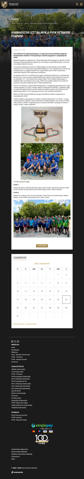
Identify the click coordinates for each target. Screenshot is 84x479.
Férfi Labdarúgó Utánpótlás (20, 386)
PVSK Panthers (16, 417)
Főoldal (13, 23)
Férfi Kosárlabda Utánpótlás (21, 377)
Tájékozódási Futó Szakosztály (21, 405)
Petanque (20, 23)
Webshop (14, 352)
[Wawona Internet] (42, 472)
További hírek (42, 246)
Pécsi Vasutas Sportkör (19, 415)
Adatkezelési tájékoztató (19, 449)
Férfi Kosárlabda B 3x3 (19, 381)
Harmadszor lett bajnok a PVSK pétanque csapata (43, 23)
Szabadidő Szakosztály (19, 400)
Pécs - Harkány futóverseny (20, 355)
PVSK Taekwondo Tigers (19, 403)
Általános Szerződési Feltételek (21, 454)
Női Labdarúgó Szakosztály (20, 388)
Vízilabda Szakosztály (18, 408)
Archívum (14, 362)
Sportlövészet (16, 391)
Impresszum (15, 456)
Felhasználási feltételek (19, 452)
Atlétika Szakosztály (18, 369)
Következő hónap (31, 324)
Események (15, 350)
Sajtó (13, 459)
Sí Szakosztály (16, 398)
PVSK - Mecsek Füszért (19, 359)
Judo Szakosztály (17, 372)
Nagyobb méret (19, 324)
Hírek (26, 23)
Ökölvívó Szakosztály (18, 393)
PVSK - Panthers (17, 357)
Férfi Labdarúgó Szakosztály (21, 384)
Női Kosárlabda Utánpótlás (20, 379)
